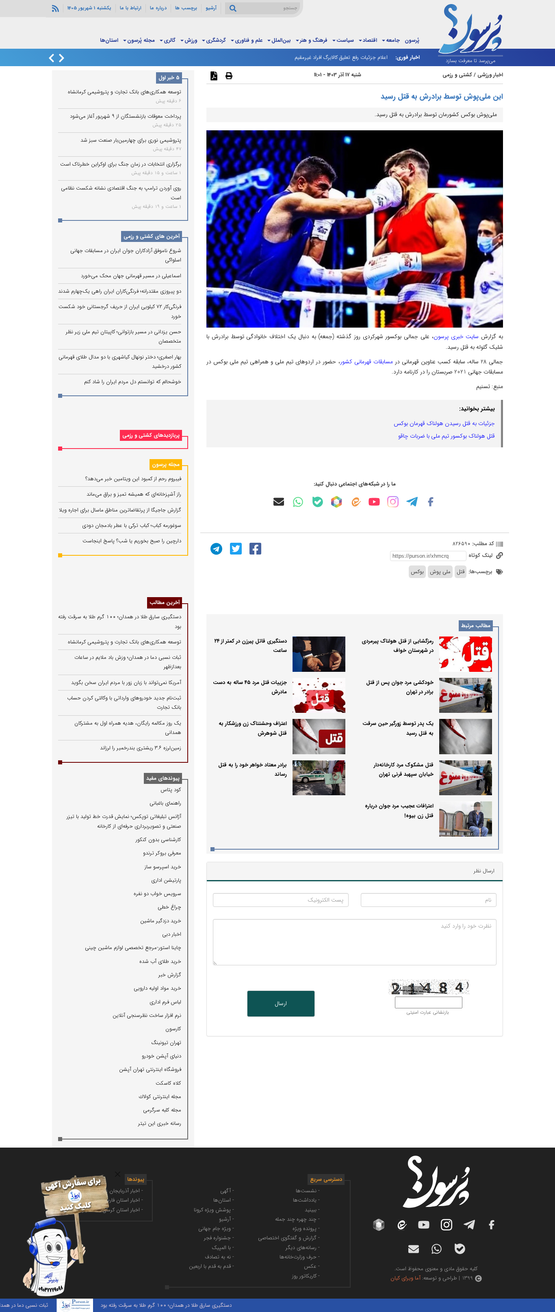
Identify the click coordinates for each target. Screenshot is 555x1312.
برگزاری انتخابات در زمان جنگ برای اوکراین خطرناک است (120, 164)
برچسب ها (186, 8)
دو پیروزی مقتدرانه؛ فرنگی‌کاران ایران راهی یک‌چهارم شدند (119, 291)
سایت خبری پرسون (456, 336)
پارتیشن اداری (166, 880)
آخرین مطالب (165, 602)
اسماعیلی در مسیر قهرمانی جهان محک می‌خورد (131, 276)
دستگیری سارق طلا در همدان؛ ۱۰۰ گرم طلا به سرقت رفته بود (190, 1305)
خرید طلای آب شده (160, 961)
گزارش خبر (169, 975)
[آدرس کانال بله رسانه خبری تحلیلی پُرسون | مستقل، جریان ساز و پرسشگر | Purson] (317, 502)
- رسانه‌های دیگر (303, 1247)
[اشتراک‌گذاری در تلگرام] (215, 548)
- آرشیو (226, 1219)
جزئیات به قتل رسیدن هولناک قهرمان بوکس (444, 423)
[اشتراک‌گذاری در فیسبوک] (254, 548)
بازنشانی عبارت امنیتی (427, 1012)
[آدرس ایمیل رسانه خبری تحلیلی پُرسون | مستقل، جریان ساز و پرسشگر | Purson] (278, 501)
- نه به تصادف (219, 1257)
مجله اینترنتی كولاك (160, 1096)
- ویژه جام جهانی (216, 1228)
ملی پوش (440, 572)
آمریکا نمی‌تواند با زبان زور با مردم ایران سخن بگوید (126, 682)
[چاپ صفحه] (227, 75)
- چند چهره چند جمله (297, 1219)
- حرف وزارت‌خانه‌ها (300, 1257)
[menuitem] (412, 41)
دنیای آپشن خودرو (161, 1056)
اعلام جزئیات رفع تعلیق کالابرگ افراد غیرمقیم (341, 57)
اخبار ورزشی (490, 75)
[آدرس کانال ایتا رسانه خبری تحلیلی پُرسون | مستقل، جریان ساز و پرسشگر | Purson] (355, 502)
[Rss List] (54, 8)
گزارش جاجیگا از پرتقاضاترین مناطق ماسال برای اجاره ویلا (120, 510)
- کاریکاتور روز (306, 1276)
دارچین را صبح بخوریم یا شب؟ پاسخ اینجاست (131, 541)
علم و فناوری (248, 40)
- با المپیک (223, 1247)
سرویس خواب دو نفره (157, 893)
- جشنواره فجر (219, 1238)
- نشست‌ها (308, 1191)
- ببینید (312, 1210)
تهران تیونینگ (166, 1042)
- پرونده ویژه (306, 1228)
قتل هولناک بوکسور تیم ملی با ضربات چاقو (446, 436)
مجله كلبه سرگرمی (162, 1110)
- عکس (312, 1266)
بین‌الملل (281, 40)
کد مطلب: (482, 543)
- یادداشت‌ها (306, 1200)
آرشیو (211, 8)
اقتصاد (370, 40)
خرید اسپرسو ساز (163, 867)
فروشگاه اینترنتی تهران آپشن (150, 1069)
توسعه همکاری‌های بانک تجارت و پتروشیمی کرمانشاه (124, 92)
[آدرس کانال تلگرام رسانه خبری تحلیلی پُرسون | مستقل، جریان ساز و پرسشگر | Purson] (411, 501)
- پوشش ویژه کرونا (214, 1210)
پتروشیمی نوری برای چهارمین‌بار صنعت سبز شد (130, 140)
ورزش (190, 40)
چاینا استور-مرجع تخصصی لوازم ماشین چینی (133, 947)
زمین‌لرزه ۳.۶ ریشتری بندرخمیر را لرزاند (140, 748)
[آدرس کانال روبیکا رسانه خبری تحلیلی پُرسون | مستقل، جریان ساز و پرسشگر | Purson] (336, 501)
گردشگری (216, 40)
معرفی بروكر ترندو (162, 853)
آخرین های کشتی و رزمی (152, 236)
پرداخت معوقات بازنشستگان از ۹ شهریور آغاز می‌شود (125, 116)
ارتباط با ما (130, 8)
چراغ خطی (169, 907)
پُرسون (412, 40)
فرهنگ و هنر (313, 40)
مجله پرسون (166, 464)
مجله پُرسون (141, 40)
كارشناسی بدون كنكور (158, 839)
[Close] (117, 1174)
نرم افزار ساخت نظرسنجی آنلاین (147, 1015)
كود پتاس (170, 789)
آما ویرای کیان (405, 1278)
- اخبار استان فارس (123, 1200)
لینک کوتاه (481, 555)
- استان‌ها (223, 1200)
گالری (170, 40)
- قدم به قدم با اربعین (211, 1266)
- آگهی (227, 1191)
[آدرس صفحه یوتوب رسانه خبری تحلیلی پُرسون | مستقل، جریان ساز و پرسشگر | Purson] (374, 501)
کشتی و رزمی (457, 75)
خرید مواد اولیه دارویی (157, 988)
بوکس (417, 572)
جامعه (393, 40)
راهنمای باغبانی (165, 803)
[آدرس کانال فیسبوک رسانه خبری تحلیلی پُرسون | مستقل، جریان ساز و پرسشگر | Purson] (430, 501)
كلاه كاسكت (168, 1083)
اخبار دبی (171, 934)
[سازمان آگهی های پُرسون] (61, 1174)
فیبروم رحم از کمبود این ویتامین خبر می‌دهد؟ (133, 479)
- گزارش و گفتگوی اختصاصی (289, 1238)
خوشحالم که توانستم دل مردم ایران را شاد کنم (132, 382)
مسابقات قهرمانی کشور (366, 361)
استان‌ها (109, 40)
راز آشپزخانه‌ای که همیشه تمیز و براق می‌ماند (134, 494)
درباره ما (158, 8)
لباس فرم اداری (165, 1002)
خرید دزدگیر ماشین (160, 921)
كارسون (173, 1029)
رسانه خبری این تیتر (159, 1123)
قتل (460, 572)
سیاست (345, 40)
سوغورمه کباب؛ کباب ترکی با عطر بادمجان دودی (131, 525)
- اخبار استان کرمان (122, 1210)
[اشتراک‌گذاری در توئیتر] (235, 548)
